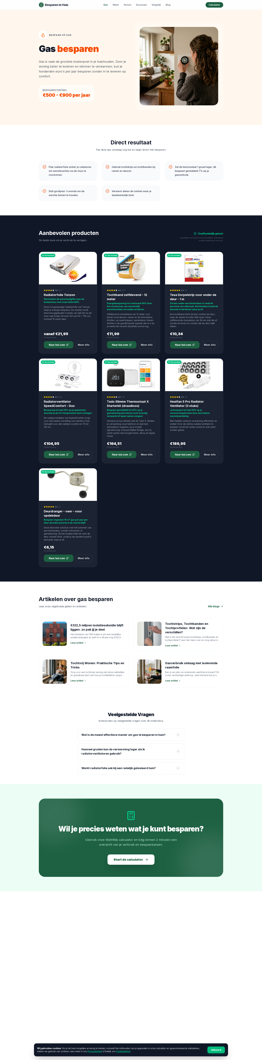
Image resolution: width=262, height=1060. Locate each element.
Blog (168, 4)
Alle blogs (214, 606)
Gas (105, 4)
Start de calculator (128, 859)
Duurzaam (141, 4)
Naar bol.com (57, 344)
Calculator (214, 4)
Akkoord (216, 1049)
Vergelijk (156, 4)
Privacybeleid (94, 1051)
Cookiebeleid (123, 1051)
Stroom (127, 4)
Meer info (83, 344)
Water (116, 4)
